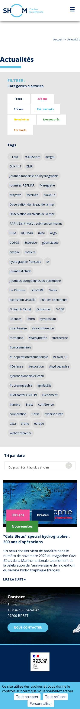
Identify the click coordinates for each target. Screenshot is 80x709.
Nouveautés (51, 119)
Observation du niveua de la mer (32, 214)
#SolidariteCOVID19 (23, 395)
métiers (30, 252)
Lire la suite (13, 579)
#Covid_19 (60, 357)
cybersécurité (54, 414)
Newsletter (21, 119)
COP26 (14, 242)
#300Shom (32, 157)
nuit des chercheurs (54, 300)
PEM (13, 233)
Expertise (30, 242)
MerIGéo (32, 195)
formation (16, 338)
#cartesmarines (20, 347)
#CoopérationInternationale (29, 357)
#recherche (60, 338)
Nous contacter (28, 627)
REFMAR (27, 233)
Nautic (53, 290)
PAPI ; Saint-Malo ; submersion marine (36, 223)
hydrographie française (25, 262)
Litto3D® (37, 290)
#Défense (16, 366)
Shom (31, 319)
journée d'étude (20, 271)
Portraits (20, 130)
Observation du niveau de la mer (32, 204)
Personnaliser (41, 703)
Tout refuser (55, 696)
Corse (36, 414)
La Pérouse (17, 290)
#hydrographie (59, 366)
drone (25, 424)
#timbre (15, 404)
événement (50, 395)
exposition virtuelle (22, 300)
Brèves (18, 109)
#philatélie (44, 385)
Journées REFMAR (22, 185)
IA (47, 262)
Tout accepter (27, 696)
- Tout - (19, 99)
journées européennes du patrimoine (35, 281)
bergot (50, 157)
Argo (53, 233)
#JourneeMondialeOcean (27, 376)
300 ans (42, 99)
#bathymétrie (38, 338)
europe (39, 424)
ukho (41, 233)
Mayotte (15, 195)
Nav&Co (49, 195)
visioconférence (43, 328)
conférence (46, 404)
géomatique (50, 242)
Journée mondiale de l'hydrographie (34, 176)
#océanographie (21, 385)
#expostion (36, 366)
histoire (15, 252)
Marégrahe (47, 185)
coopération (18, 414)
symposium (48, 319)
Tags (11, 145)
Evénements (45, 109)
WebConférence (21, 433)
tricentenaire (18, 328)
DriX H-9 (15, 166)
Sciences (16, 319)
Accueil (57, 39)
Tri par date (14, 455)
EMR (29, 166)
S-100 (60, 309)
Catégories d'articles (25, 86)
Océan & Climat (20, 309)
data (13, 424)
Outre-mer (43, 309)
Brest (29, 404)
